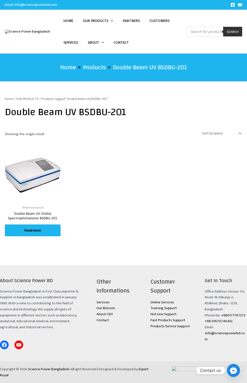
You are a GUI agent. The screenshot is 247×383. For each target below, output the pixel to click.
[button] (110, 20)
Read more (33, 230)
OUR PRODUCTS (27, 99)
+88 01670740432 (219, 321)
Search (233, 32)
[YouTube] (240, 5)
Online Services (162, 302)
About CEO (104, 314)
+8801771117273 (233, 315)
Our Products (95, 20)
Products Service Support (170, 326)
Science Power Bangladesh (48, 369)
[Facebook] (233, 5)
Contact (121, 42)
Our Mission (105, 308)
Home (68, 20)
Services (70, 42)
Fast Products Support (168, 320)
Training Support (164, 308)
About (93, 42)
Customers (160, 20)
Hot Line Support (164, 314)
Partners (131, 20)
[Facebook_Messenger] (233, 370)
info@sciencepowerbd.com (35, 5)
